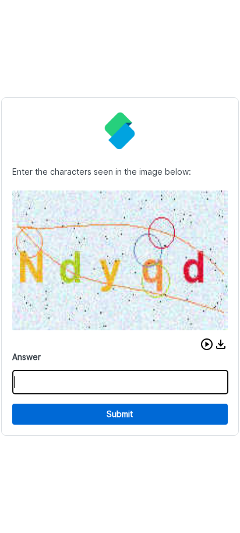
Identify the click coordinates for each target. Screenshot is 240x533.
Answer (26, 357)
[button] (207, 344)
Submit (120, 414)
